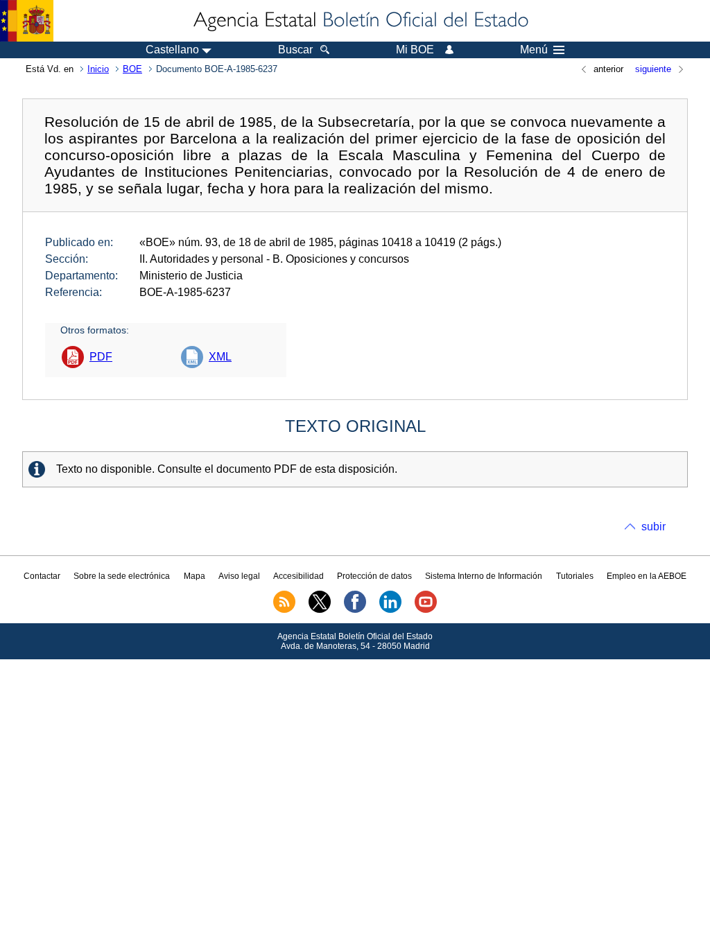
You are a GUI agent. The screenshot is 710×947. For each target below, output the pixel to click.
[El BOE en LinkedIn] (390, 610)
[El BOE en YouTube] (426, 610)
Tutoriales (575, 576)
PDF (100, 357)
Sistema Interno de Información (483, 576)
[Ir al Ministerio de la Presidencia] (26, 21)
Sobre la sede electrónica (121, 576)
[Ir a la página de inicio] (360, 21)
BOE (132, 69)
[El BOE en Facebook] (355, 610)
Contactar (42, 576)
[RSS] (284, 610)
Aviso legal (239, 576)
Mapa (194, 576)
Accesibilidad (298, 576)
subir (653, 526)
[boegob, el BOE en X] (320, 610)
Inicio (98, 69)
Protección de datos (374, 576)
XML (220, 357)
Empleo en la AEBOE (646, 576)
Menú (534, 49)
